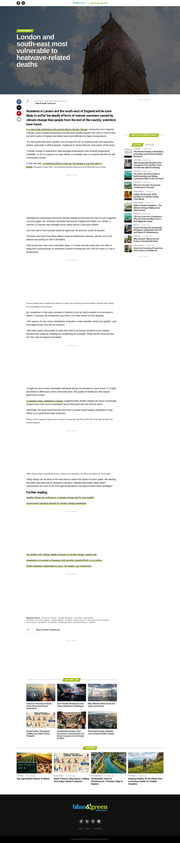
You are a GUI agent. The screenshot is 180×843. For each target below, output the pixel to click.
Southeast (32, 622)
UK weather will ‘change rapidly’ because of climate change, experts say (61, 554)
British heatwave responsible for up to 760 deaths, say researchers (58, 566)
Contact (98, 829)
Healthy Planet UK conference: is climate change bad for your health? (60, 497)
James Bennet (58, 620)
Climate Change (49, 618)
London (69, 620)
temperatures (65, 622)
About (88, 829)
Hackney (78, 618)
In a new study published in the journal (45, 129)
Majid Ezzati (80, 620)
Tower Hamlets (81, 622)
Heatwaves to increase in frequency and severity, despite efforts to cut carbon (64, 560)
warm (92, 622)
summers (53, 622)
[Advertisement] (71, 193)
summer (42, 622)
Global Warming (66, 618)
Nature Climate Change (75, 129)
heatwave (89, 618)
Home (80, 829)
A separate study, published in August (44, 401)
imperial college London (38, 620)
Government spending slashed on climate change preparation (56, 503)
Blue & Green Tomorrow (45, 103)
